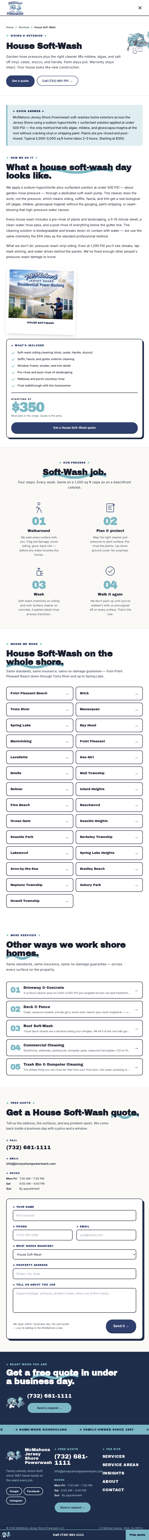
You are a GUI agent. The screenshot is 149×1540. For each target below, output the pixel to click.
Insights (113, 1473)
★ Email (82, 1226)
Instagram (16, 1500)
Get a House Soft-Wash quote (74, 427)
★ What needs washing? (33, 1246)
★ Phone (20, 1226)
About (110, 1481)
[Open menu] (140, 7)
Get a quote (20, 81)
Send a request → (49, 1408)
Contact (113, 1490)
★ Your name (23, 1207)
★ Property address (30, 1265)
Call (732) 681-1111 (57, 81)
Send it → (121, 1326)
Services (24, 27)
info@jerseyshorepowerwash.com (31, 1164)
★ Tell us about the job (34, 1284)
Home (10, 27)
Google (14, 1491)
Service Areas (120, 1465)
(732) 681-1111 (28, 1147)
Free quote (137, 1534)
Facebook (33, 1491)
